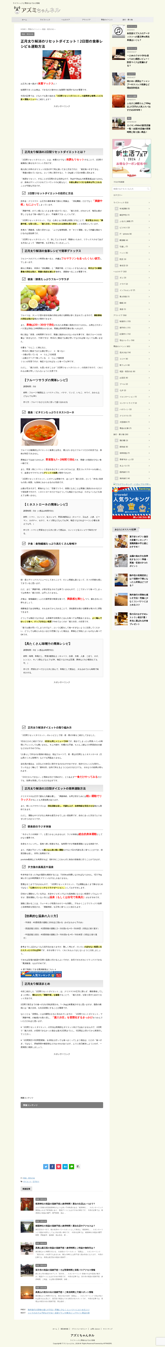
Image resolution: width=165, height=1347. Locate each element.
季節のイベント (107, 20)
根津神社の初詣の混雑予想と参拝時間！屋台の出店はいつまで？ (65, 1203)
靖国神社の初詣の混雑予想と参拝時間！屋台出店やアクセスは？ (65, 1225)
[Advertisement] (62, 126)
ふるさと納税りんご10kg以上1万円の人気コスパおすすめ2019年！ (139, 106)
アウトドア (86, 20)
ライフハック (45, 20)
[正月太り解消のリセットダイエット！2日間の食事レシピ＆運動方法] (65, 1166)
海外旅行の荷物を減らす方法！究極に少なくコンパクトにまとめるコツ (59, 1309)
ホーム (24, 20)
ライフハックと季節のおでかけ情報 (82, 1340)
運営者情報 (64, 1329)
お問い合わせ (95, 1329)
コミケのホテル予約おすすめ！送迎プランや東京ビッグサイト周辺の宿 (59, 1313)
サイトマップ (107, 1329)
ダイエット (27, 1181)
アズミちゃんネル (82, 1335)
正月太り (36, 1181)
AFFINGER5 (107, 1343)
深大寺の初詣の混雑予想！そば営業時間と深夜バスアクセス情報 (65, 1270)
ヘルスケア (65, 20)
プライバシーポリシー (79, 1329)
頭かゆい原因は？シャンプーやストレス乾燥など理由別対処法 (138, 84)
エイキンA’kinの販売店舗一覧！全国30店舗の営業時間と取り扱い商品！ (138, 128)
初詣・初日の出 (29, 1178)
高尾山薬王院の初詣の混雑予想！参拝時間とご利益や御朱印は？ (65, 1248)
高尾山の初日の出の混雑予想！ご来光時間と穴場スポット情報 (64, 1292)
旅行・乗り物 (128, 20)
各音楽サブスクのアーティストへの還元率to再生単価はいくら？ (138, 36)
